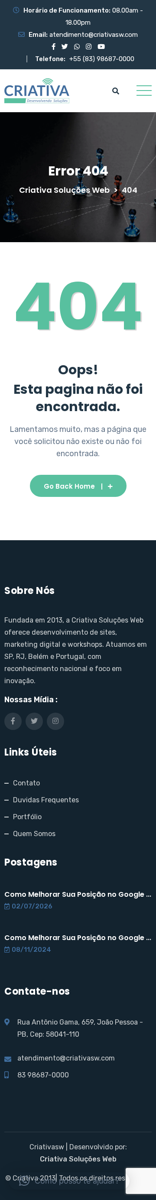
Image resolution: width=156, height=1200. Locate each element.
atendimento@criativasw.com (93, 35)
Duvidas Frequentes (46, 800)
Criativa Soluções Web (78, 1159)
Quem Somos (34, 834)
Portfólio (27, 817)
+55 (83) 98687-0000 (101, 59)
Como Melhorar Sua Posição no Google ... (77, 894)
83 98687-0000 (43, 1075)
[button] (69, 1181)
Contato (26, 783)
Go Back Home (69, 486)
